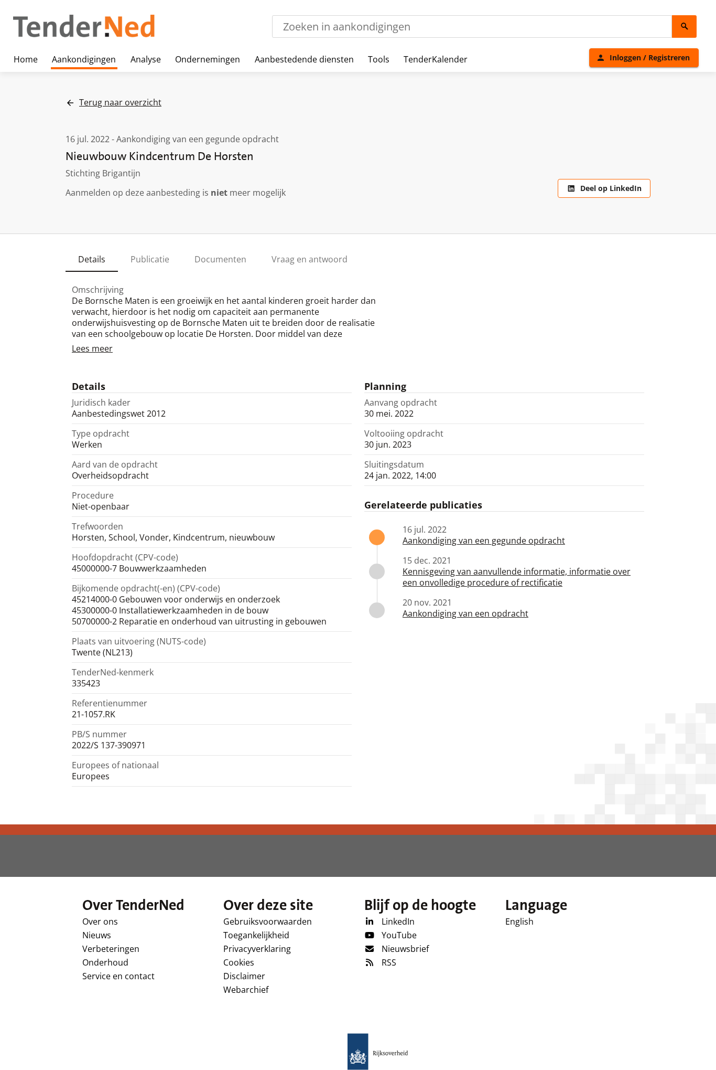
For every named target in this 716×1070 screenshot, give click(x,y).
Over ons (100, 921)
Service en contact (118, 976)
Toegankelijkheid (256, 935)
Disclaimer (244, 976)
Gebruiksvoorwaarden (267, 921)
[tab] (92, 259)
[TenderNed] (84, 35)
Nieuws (96, 935)
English (519, 921)
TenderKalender (436, 59)
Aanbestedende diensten (304, 59)
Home (26, 59)
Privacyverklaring (257, 949)
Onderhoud (105, 962)
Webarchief (245, 989)
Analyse (146, 59)
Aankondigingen (84, 59)
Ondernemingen (207, 59)
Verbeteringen (110, 949)
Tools (378, 59)
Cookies (238, 962)
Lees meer (92, 348)
